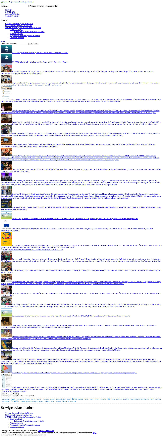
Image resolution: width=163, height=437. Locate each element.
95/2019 (39, 399)
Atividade (73, 401)
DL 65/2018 (103, 399)
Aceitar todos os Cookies (10, 435)
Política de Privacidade (46, 431)
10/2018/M (46, 399)
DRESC (86, 399)
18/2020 (33, 399)
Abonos (52, 399)
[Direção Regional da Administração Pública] (17, 2)
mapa (13, 399)
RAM (152, 399)
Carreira (111, 399)
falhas (68, 399)
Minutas (27, 399)
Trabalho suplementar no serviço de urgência (31, 401)
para (74, 398)
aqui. (94, 433)
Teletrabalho (20, 399)
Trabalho (15, 401)
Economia (66, 401)
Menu (3, 20)
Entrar (3, 4)
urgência (47, 401)
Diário (52, 401)
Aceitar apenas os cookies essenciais (32, 435)
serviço (158, 399)
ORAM (91, 399)
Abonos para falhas (61, 399)
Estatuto (126, 399)
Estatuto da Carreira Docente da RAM (140, 399)
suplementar (5, 401)
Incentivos (58, 401)
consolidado (5, 399)
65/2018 (97, 399)
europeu (80, 399)
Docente (119, 399)
